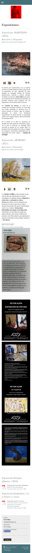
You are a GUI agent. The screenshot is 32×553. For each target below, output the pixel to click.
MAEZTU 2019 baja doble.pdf (15, 487)
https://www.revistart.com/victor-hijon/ (12, 149)
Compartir (7, 531)
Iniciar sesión (25, 547)
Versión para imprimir (10, 547)
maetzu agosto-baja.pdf (13, 506)
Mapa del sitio (7, 549)
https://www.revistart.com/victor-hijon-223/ (14, 42)
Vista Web (26, 549)
